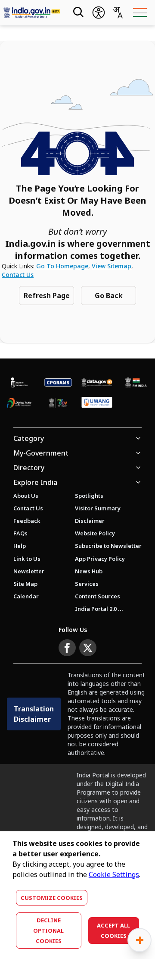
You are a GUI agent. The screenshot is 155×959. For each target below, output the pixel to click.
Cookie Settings (114, 874)
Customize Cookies (52, 898)
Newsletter (28, 571)
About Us (25, 496)
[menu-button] (140, 12)
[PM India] (136, 382)
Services (87, 584)
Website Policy (95, 533)
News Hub (88, 571)
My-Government (40, 453)
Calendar (26, 596)
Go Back (109, 295)
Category (28, 438)
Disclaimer (90, 521)
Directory (28, 467)
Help (19, 546)
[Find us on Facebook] (67, 648)
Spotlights (89, 496)
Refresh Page (47, 295)
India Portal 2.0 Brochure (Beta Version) (99, 609)
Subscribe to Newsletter (108, 546)
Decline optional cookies (48, 930)
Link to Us (26, 559)
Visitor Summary (98, 508)
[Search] (77, 12)
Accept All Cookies (113, 930)
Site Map (25, 584)
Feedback (26, 521)
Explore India (35, 482)
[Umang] (97, 403)
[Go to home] (31, 13)
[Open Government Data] (97, 382)
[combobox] (117, 12)
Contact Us (18, 274)
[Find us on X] (87, 648)
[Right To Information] (19, 382)
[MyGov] (58, 402)
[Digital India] (19, 402)
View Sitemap (111, 266)
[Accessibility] (98, 12)
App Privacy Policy (100, 559)
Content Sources (97, 596)
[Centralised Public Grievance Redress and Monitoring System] (58, 382)
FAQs (20, 533)
